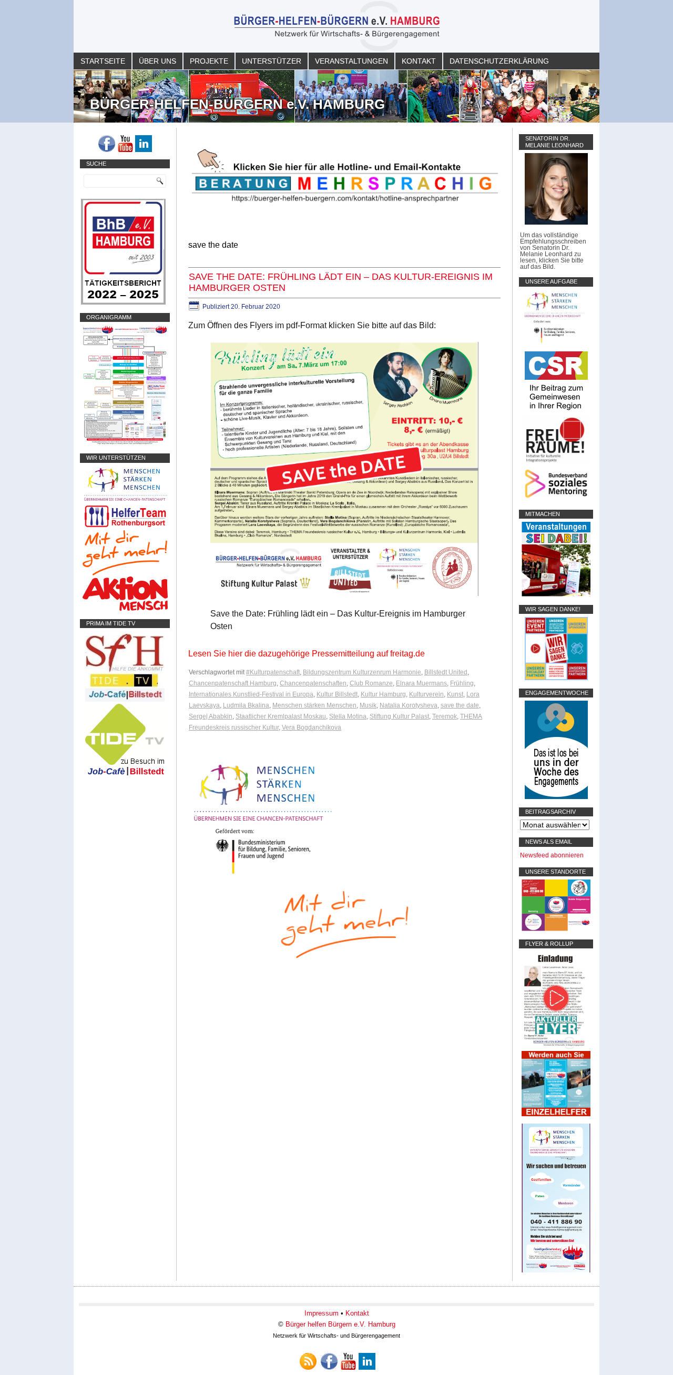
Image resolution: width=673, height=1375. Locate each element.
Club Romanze (371, 683)
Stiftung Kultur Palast (399, 716)
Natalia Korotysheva (408, 705)
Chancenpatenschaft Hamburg (233, 683)
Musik (368, 705)
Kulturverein (426, 694)
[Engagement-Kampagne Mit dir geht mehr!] (344, 923)
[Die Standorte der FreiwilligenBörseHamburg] (556, 929)
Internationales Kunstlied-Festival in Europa (251, 694)
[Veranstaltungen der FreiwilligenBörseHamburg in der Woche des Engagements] (556, 797)
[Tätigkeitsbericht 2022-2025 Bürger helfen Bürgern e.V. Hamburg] (123, 302)
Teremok (444, 716)
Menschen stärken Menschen (314, 705)
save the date (460, 705)
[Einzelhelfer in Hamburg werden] (556, 1114)
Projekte (209, 61)
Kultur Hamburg (383, 694)
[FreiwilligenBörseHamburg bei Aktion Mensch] (125, 608)
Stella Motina (347, 716)
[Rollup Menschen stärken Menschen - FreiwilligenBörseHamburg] (556, 1270)
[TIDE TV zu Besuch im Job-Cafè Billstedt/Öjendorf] (125, 775)
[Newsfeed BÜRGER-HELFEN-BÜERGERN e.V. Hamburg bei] (308, 1361)
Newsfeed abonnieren (552, 855)
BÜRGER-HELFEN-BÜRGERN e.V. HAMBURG (237, 104)
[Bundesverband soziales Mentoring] (556, 499)
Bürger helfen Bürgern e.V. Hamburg (340, 1324)
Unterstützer (271, 61)
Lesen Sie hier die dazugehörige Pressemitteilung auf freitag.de (306, 653)
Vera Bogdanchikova (311, 727)
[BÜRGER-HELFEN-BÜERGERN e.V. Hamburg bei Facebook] (106, 143)
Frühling (462, 683)
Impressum (321, 1313)
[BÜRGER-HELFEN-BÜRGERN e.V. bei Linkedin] (143, 143)
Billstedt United (445, 672)
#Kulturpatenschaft (273, 672)
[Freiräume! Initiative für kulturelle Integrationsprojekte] (556, 463)
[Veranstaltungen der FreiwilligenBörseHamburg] (556, 594)
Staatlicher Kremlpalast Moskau (281, 716)
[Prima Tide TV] (125, 699)
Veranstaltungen (351, 61)
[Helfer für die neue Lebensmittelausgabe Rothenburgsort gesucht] (125, 527)
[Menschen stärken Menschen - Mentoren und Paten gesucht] (263, 874)
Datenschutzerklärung (499, 61)
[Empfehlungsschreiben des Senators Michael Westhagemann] (556, 222)
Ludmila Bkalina (246, 705)
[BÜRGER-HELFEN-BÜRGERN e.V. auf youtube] (125, 143)
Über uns (157, 61)
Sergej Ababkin (210, 716)
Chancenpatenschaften (313, 683)
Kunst (455, 694)
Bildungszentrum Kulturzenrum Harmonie (362, 672)
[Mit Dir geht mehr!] (125, 573)
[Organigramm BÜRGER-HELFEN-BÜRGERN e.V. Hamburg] (125, 443)
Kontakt (419, 61)
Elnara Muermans (421, 683)
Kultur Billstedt (337, 694)
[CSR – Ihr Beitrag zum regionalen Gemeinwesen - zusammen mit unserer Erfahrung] (556, 412)
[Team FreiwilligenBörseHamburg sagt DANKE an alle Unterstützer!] (556, 678)
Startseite (102, 61)
